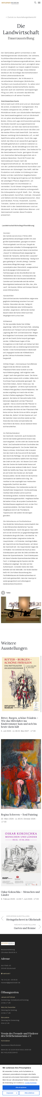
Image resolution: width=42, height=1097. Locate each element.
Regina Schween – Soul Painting (19, 814)
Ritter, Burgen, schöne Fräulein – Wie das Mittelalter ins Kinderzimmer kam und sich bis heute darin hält (19, 722)
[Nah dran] (40, 1065)
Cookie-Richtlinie (30, 1083)
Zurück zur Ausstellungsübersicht (21, 17)
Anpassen (9, 1093)
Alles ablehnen (29, 1093)
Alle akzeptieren (21, 1087)
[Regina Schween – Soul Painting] (21, 774)
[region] (21, 1081)
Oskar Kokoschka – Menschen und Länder (20, 893)
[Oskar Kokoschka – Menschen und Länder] (21, 858)
